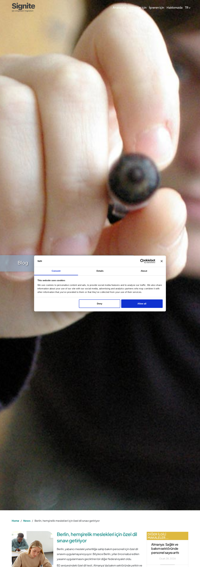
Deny (99, 303)
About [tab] (144, 271)
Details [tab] (100, 271)
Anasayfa (119, 7)
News (26, 520)
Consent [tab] (56, 271)
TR (186, 7)
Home (15, 520)
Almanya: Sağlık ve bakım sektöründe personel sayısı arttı (165, 548)
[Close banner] (162, 261)
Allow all (141, 303)
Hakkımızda (175, 7)
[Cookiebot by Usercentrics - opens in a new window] (142, 261)
